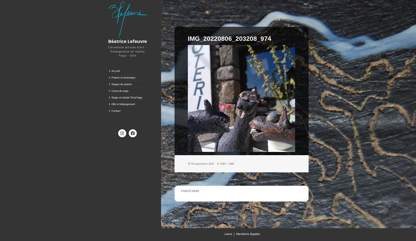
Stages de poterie (121, 84)
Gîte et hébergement (123, 104)
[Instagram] (122, 133)
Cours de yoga (119, 91)
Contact (115, 110)
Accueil (115, 71)
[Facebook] (133, 133)
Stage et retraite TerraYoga (126, 97)
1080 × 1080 (227, 164)
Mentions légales (248, 234)
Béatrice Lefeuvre (127, 41)
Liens (228, 234)
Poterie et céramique (123, 77)
